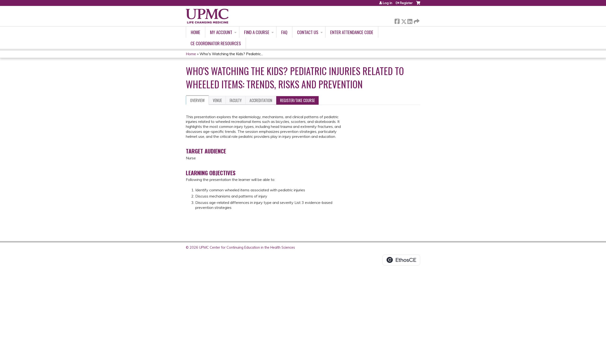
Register (406, 2)
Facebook (397, 20)
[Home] (207, 16)
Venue (217, 100)
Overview (197, 100)
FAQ (284, 32)
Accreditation (261, 100)
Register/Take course (297, 100)
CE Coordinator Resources (216, 43)
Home (195, 32)
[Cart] (418, 4)
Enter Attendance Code (351, 32)
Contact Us (307, 32)
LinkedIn (409, 20)
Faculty (236, 100)
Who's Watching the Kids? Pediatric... (231, 53)
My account (221, 32)
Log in (387, 2)
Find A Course (256, 32)
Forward (416, 20)
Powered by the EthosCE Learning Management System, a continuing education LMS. (401, 260)
